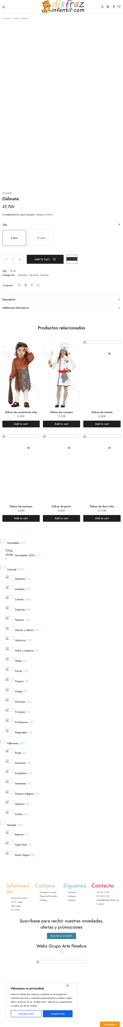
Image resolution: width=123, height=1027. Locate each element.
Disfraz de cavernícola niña (21, 412)
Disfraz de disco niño (102, 506)
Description (9, 299)
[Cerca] (70, 985)
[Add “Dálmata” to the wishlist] (72, 259)
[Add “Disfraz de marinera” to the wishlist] (32, 440)
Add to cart (42, 259)
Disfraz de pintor (61, 506)
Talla (4, 225)
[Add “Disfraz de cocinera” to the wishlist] (73, 346)
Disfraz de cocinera (61, 412)
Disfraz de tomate (102, 412)
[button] (14, 238)
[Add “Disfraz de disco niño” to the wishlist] (113, 440)
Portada (6, 18)
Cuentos (44, 275)
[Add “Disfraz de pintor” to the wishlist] (73, 440)
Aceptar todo (58, 1013)
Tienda (15, 18)
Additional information (15, 308)
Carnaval (33, 275)
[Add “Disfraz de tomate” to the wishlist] (113, 346)
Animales (7, 193)
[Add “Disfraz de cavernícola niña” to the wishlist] (32, 346)
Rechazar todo (26, 1013)
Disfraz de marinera (21, 506)
